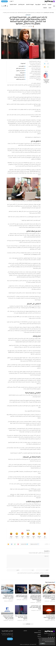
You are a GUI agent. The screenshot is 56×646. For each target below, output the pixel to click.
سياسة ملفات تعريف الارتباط (49, 641)
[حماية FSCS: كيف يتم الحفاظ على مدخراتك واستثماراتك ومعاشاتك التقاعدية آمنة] (46, 75)
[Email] (44, 67)
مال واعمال (5, 592)
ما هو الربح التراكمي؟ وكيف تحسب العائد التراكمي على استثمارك (8, 596)
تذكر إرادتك (22, 73)
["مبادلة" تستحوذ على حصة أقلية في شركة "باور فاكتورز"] (21, 609)
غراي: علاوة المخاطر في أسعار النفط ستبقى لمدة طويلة (35, 607)
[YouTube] (10, 1)
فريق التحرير (30, 26)
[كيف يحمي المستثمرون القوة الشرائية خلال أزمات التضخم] (21, 589)
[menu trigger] (53, 6)
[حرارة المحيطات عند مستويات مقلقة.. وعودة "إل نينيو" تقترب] (49, 609)
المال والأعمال (28, 14)
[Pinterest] (18, 544)
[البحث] (2, 6)
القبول (43, 643)
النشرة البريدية (4, 1)
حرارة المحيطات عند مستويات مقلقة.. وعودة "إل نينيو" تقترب (49, 617)
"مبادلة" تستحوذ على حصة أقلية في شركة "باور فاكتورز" (21, 617)
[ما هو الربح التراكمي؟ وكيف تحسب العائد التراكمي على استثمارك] (7, 589)
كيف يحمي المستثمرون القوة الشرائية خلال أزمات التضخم (21, 596)
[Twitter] (11, 1)
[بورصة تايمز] (49, 1)
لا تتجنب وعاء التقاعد (20, 79)
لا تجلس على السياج (20, 70)
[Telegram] (11, 544)
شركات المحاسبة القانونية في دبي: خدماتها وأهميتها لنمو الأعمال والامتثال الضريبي (49, 597)
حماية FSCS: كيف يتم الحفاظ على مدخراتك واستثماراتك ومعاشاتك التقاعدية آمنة (46, 81)
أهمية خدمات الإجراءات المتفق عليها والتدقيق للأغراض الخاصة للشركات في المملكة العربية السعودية (35, 598)
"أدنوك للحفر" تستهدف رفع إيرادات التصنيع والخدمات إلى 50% (8, 617)
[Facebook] (13, 1)
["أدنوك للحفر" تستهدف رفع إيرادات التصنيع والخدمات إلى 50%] (7, 609)
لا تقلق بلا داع (21, 66)
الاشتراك (9, 638)
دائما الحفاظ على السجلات (19, 77)
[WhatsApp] (48, 67)
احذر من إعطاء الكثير (20, 68)
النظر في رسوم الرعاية (20, 75)
